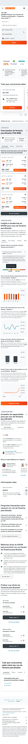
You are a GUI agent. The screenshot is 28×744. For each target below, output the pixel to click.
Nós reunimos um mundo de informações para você (10, 720)
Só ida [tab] (12, 146)
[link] (14, 403)
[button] (2, 8)
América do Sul (11, 701)
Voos (13, 699)
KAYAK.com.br (7, 699)
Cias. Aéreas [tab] (11, 240)
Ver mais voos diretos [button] (14, 622)
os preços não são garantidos (8, 712)
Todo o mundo (19, 699)
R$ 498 (3, 14)
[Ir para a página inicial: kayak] (10, 8)
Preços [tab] (4, 240)
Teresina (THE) (7, 683)
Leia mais (4, 475)
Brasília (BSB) (7, 685)
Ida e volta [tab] (5, 146)
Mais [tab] (25, 240)
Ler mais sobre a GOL (10, 451)
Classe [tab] (13, 672)
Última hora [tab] (19, 146)
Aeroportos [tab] (21, 427)
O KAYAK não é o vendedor (9, 717)
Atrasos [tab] (20, 240)
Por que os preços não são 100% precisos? (11, 723)
